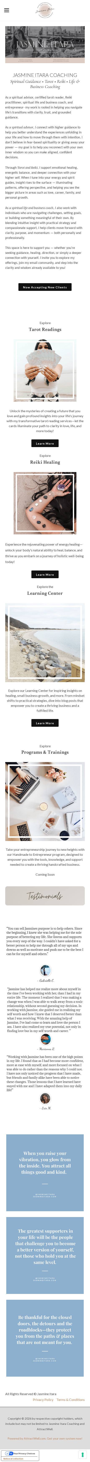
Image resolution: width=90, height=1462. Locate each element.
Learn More (45, 443)
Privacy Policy (43, 1400)
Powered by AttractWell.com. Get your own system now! (45, 1438)
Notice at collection (13, 1458)
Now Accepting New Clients (45, 287)
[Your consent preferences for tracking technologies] (83, 1455)
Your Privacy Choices (24, 1453)
